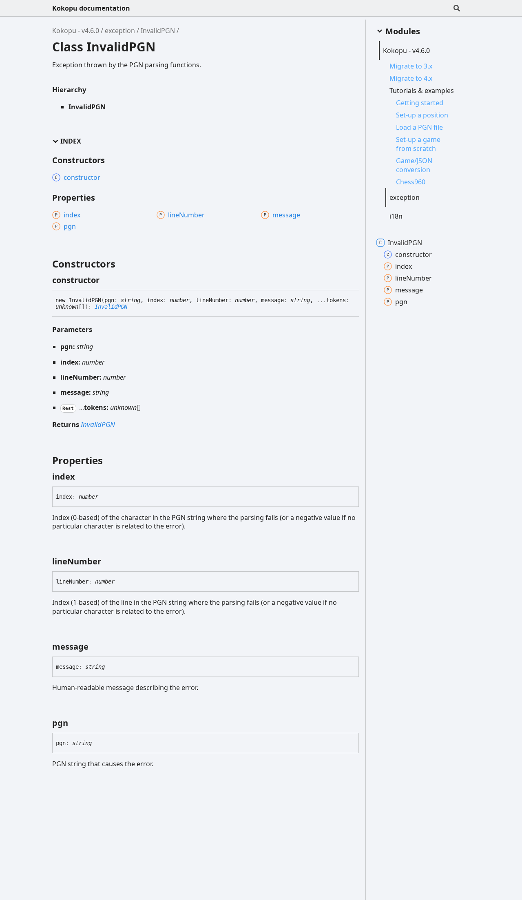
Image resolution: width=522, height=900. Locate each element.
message (409, 290)
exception (120, 30)
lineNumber (413, 278)
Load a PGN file (419, 127)
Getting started (419, 102)
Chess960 (410, 181)
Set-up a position (422, 115)
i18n (396, 216)
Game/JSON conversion (414, 165)
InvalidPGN (158, 30)
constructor (413, 254)
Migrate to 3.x (410, 66)
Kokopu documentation (91, 8)
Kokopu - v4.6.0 (75, 30)
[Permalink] (107, 280)
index (403, 266)
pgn (401, 302)
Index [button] (70, 141)
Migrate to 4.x (410, 78)
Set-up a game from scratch (418, 144)
